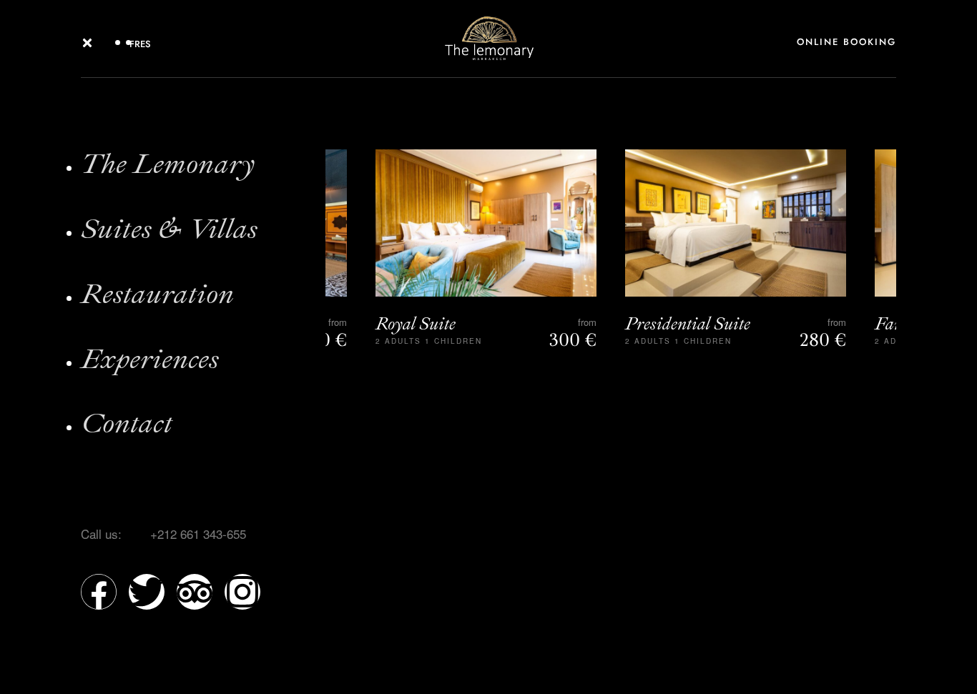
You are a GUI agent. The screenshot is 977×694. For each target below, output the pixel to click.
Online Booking (846, 42)
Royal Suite (415, 323)
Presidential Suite (687, 323)
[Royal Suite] (485, 223)
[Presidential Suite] (735, 223)
